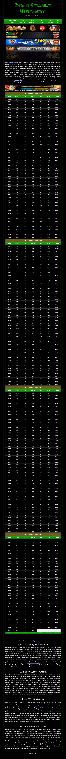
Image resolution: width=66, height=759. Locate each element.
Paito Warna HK (22, 21)
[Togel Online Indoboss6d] (33, 35)
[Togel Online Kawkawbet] (33, 48)
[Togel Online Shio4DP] (33, 28)
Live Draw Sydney (11, 674)
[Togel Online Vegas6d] (33, 55)
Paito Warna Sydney (12, 21)
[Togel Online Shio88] (33, 88)
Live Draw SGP (50, 21)
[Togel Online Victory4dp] (33, 42)
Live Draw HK (41, 21)
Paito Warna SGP (32, 21)
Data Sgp (32, 641)
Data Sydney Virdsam (11, 62)
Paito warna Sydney (33, 663)
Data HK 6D (58, 21)
